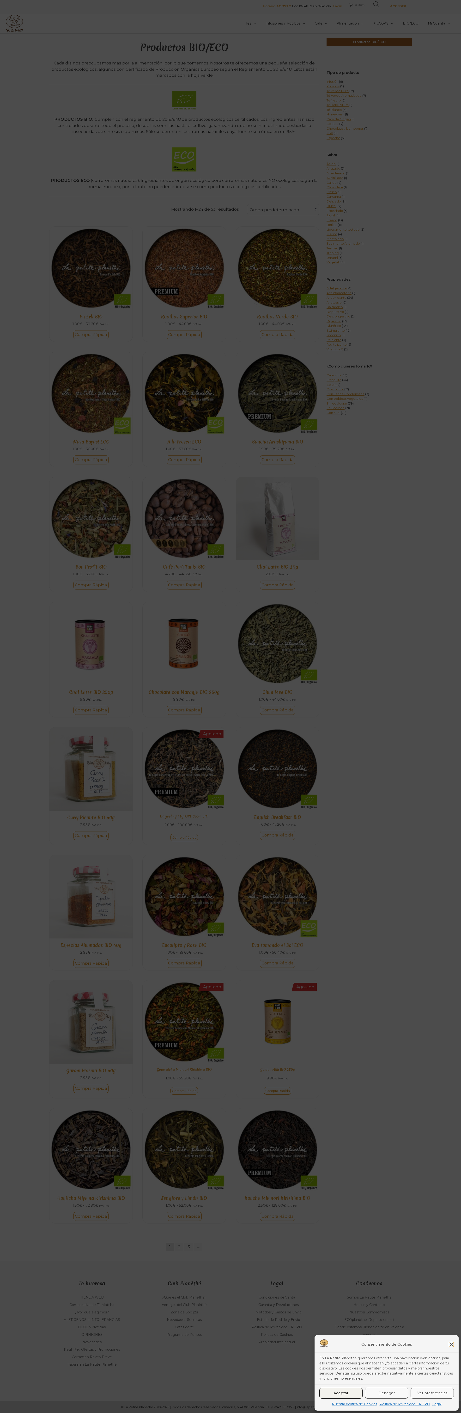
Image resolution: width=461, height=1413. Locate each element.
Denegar (386, 1393)
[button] (451, 1344)
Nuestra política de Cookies (354, 1404)
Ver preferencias (432, 1393)
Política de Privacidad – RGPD (405, 1404)
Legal (437, 1404)
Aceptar (341, 1393)
